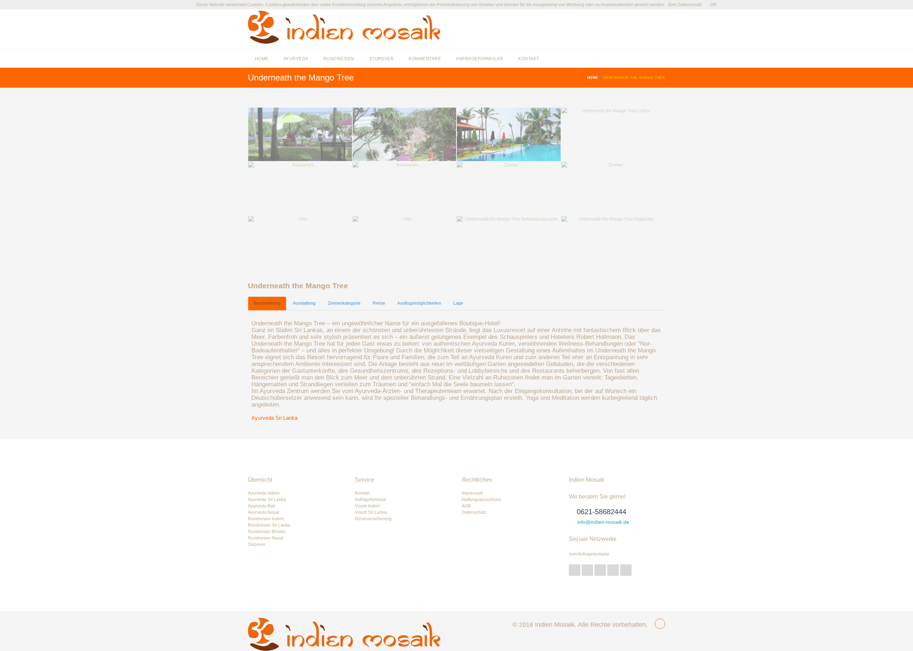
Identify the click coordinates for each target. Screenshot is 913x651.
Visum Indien (367, 505)
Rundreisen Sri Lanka (269, 525)
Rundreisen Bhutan (267, 531)
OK (713, 4)
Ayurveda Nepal (263, 512)
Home (262, 58)
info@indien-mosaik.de (603, 522)
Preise (379, 303)
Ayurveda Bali (261, 505)
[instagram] (626, 570)
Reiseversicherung (373, 518)
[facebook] (600, 570)
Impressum (472, 493)
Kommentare (425, 58)
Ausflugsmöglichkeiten (419, 303)
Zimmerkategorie (344, 303)
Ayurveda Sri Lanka (274, 418)
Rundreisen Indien (266, 518)
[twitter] (574, 570)
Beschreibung (267, 303)
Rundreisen (338, 58)
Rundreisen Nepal (266, 538)
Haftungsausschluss (481, 499)
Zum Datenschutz (685, 4)
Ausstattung (304, 303)
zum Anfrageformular (589, 554)
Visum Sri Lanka (371, 512)
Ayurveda (296, 58)
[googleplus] (587, 570)
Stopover (381, 58)
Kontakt (528, 58)
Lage (458, 303)
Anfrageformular (479, 58)
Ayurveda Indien (264, 493)
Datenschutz (474, 512)
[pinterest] (613, 570)
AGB (466, 505)
